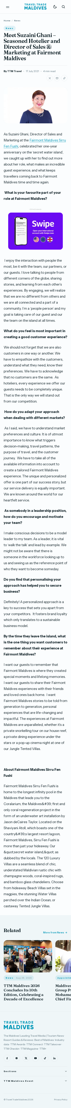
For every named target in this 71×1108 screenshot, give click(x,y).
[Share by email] (57, 78)
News (17, 20)
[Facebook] (7, 1058)
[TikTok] (45, 1058)
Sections (10, 1071)
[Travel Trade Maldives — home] (35, 6)
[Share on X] (50, 78)
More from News (53, 932)
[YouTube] (35, 1058)
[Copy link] (64, 78)
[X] (26, 1058)
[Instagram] (16, 1058)
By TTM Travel (13, 71)
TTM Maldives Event (18, 1081)
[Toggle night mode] (55, 7)
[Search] (63, 7)
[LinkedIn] (54, 1058)
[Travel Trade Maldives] (19, 1025)
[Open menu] (8, 7)
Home (7, 20)
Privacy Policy (60, 1099)
